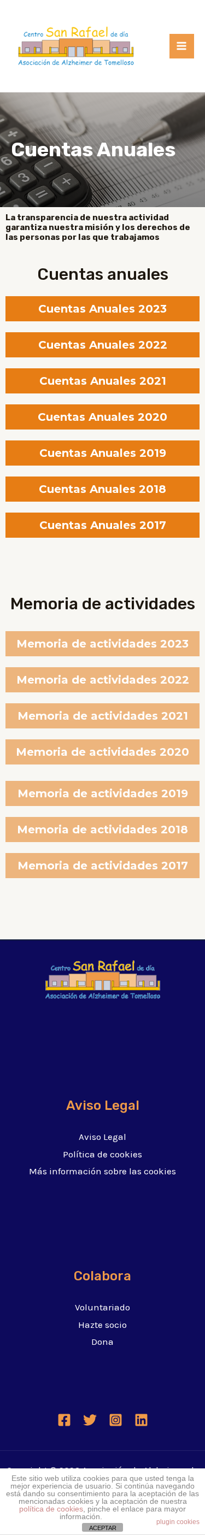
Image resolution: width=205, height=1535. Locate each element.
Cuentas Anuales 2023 (102, 308)
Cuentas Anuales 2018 (102, 489)
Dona (102, 1341)
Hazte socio (102, 1324)
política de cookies (51, 1508)
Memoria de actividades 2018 (102, 829)
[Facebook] (64, 1420)
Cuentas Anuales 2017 (102, 525)
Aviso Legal (102, 1136)
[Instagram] (115, 1420)
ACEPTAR (102, 1528)
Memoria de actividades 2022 (102, 679)
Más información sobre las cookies (102, 1171)
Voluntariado (102, 1307)
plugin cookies (178, 1522)
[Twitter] (90, 1420)
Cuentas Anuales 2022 (102, 344)
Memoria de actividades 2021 (102, 715)
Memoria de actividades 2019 (102, 793)
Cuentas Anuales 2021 (102, 380)
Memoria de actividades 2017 (102, 865)
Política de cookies (102, 1154)
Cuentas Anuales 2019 (102, 453)
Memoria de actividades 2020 (102, 751)
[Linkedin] (141, 1420)
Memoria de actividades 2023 (102, 643)
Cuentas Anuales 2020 (102, 417)
